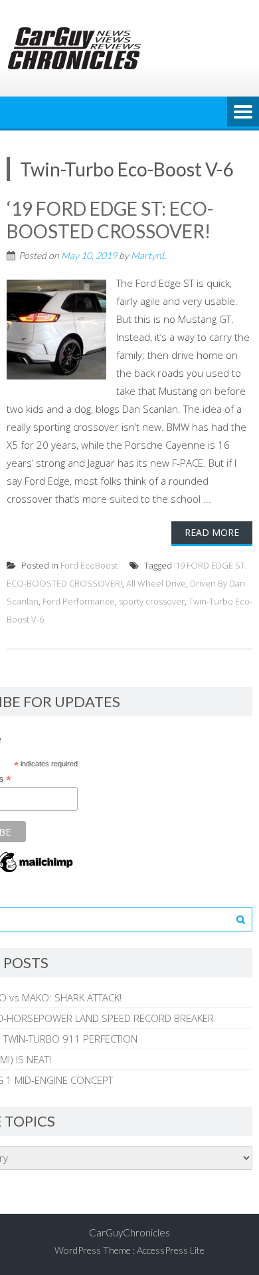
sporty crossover (152, 601)
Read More (212, 532)
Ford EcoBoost (89, 565)
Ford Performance (79, 601)
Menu (243, 112)
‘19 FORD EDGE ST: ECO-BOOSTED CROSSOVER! (110, 219)
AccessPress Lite (171, 1250)
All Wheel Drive (156, 583)
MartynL (148, 255)
